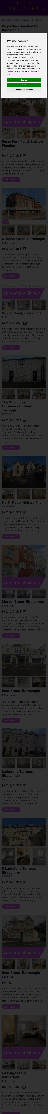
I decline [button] (24, 85)
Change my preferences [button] (24, 89)
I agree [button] (24, 80)
